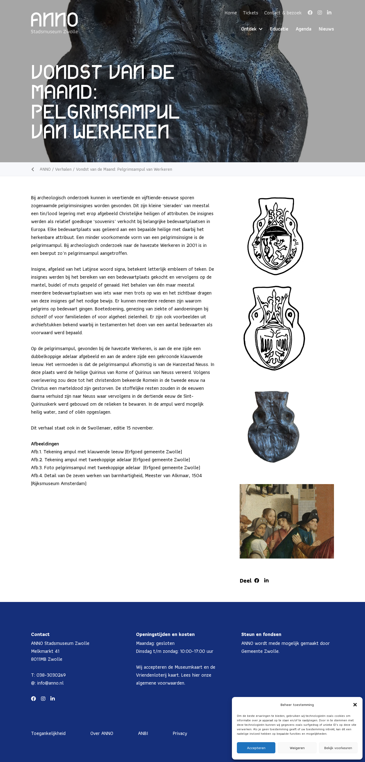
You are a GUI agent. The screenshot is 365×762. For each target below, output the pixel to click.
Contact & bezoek (283, 13)
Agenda (303, 29)
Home (231, 13)
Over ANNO (101, 733)
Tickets (250, 13)
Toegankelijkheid (48, 733)
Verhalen (63, 169)
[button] (355, 704)
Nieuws (326, 29)
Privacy (180, 733)
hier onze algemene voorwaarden (173, 679)
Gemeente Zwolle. (260, 651)
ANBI (143, 733)
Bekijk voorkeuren (338, 748)
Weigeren (297, 748)
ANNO (45, 169)
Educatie (279, 29)
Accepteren (256, 748)
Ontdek (248, 29)
